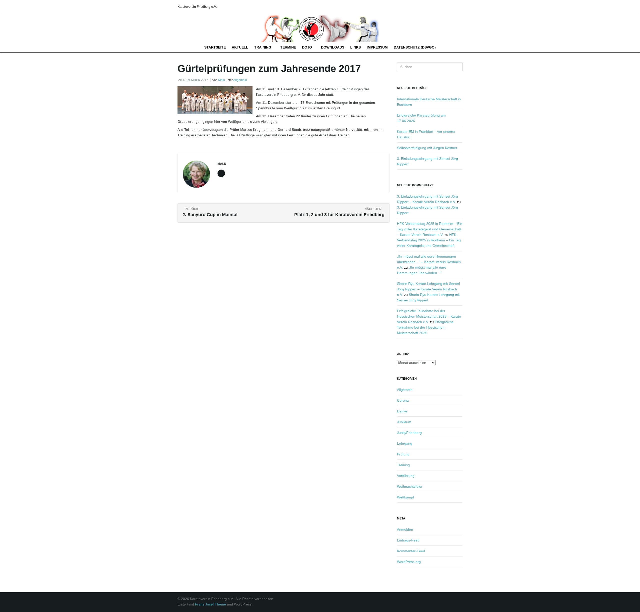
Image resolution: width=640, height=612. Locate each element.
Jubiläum (404, 422)
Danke (402, 411)
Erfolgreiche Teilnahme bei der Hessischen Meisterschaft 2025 (425, 327)
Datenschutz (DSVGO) (415, 47)
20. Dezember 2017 (193, 80)
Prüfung (403, 454)
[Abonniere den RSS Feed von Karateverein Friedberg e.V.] (460, 6)
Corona (403, 400)
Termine (288, 47)
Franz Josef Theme (210, 604)
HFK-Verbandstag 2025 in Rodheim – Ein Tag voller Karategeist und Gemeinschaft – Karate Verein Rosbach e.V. (429, 229)
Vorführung (405, 476)
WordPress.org (409, 562)
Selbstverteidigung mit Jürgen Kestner (427, 148)
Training (263, 47)
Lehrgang (404, 443)
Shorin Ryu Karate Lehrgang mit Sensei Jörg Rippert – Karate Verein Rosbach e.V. (428, 289)
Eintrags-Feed (408, 540)
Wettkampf (405, 497)
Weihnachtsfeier (409, 486)
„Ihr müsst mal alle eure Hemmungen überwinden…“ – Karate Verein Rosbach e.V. (429, 261)
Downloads (332, 47)
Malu (221, 80)
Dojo (307, 47)
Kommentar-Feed (411, 551)
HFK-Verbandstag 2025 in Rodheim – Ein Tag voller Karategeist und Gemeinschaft (429, 240)
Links (355, 47)
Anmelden (405, 529)
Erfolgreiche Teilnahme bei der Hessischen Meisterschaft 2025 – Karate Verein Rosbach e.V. (429, 316)
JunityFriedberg (409, 433)
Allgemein (240, 80)
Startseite (215, 47)
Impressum (377, 47)
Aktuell (240, 47)
